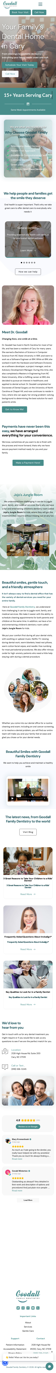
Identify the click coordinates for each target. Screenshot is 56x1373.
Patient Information (15, 1344)
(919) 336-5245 (18, 1069)
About (28, 1322)
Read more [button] (17, 1159)
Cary (13, 1057)
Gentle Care (28, 1331)
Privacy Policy (15, 1353)
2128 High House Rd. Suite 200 (25, 1053)
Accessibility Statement (15, 1349)
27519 (23, 1057)
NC (18, 1057)
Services (28, 1326)
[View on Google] (7, 1140)
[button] (40, 4)
